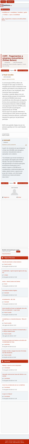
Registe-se (6, 197)
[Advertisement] (14, 37)
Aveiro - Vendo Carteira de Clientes (11, 281)
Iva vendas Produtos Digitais (9, 290)
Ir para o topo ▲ (20, 441)
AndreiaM (7, 140)
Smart (5, 284)
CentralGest (7, 367)
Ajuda (6, 441)
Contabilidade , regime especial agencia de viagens (14, 271)
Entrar (19, 197)
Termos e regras (12, 441)
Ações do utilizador (22, 70)
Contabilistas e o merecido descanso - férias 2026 (14, 319)
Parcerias (7, 361)
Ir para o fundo (5, 70)
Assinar (18, 251)
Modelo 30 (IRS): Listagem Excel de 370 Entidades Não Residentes (14, 351)
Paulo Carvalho (9, 75)
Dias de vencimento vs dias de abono (11, 262)
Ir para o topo (4, 183)
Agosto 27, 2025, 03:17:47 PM (8, 79)
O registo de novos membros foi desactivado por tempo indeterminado (14, 330)
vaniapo (6, 275)
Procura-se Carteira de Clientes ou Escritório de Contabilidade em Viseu (14, 341)
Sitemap (22, 442)
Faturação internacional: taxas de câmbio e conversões (14, 375)
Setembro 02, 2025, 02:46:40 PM (9, 144)
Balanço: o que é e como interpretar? (11, 365)
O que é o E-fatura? (7, 394)
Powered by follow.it (6, 253)
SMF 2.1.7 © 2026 (8, 442)
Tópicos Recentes (9, 257)
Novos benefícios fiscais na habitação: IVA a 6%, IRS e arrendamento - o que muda (14, 309)
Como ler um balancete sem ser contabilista (13, 385)
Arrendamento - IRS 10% (8, 299)
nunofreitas (7, 344)
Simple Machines (16, 442)
